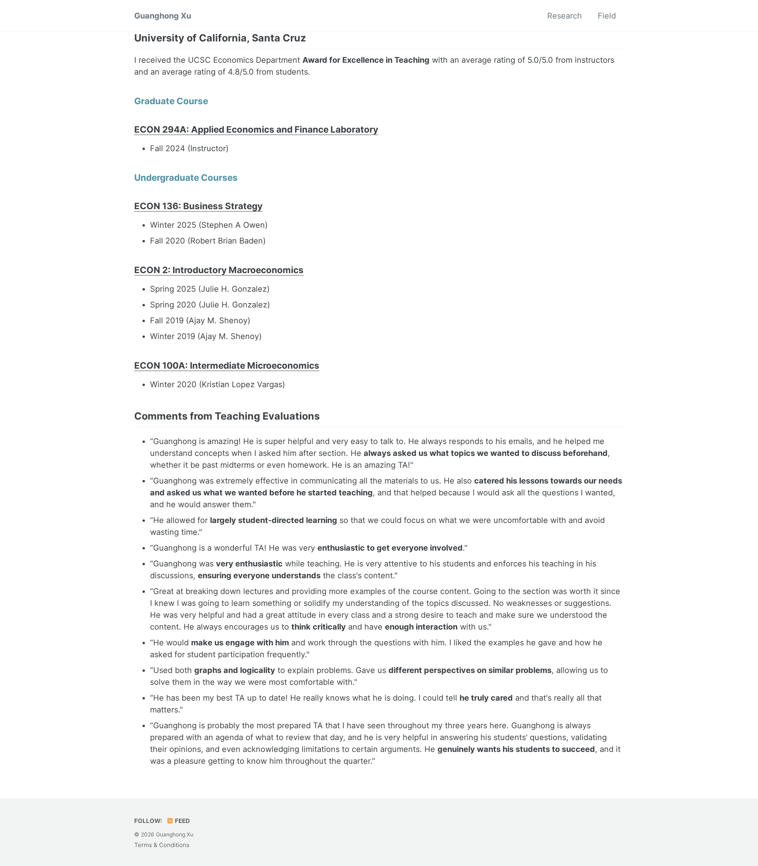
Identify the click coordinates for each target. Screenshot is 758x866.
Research (564, 16)
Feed (182, 821)
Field (607, 16)
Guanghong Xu (162, 16)
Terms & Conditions (162, 845)
